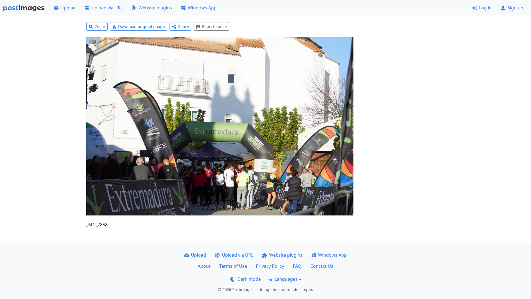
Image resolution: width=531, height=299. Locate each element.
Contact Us (321, 266)
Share (183, 26)
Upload (68, 8)
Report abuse (214, 26)
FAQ (297, 266)
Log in (485, 8)
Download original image (141, 26)
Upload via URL (107, 8)
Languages (286, 279)
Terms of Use (233, 266)
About (204, 266)
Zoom (100, 26)
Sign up (515, 8)
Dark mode (249, 279)
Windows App (202, 8)
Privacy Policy (270, 266)
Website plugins (155, 8)
